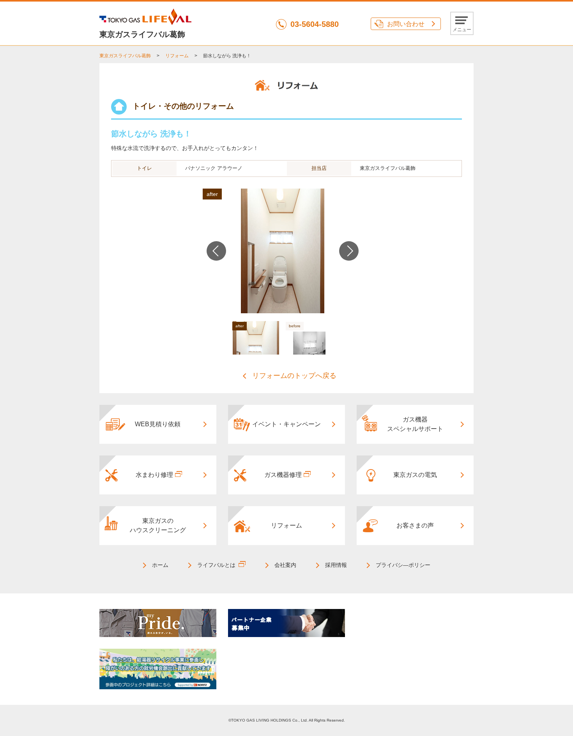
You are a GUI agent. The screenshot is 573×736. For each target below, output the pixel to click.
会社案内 (285, 565)
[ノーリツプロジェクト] (157, 668)
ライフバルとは (216, 565)
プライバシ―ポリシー (403, 565)
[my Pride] (157, 622)
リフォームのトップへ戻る (294, 375)
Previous (216, 251)
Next (349, 251)
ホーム (160, 565)
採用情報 (336, 565)
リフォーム (177, 55)
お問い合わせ (405, 24)
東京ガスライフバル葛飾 (125, 55)
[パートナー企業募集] (286, 622)
